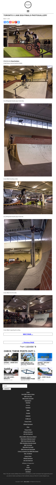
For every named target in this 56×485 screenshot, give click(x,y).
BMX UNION (28, 4)
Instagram (28, 416)
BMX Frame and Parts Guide (28, 449)
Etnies (28, 467)
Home (28, 392)
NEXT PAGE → (28, 334)
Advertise (28, 402)
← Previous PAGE (28, 342)
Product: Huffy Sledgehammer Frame (28, 378)
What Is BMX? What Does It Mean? (28, 437)
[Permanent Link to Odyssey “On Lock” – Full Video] (45, 357)
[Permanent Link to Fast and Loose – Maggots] (11, 372)
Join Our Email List (28, 434)
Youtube (28, 413)
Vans (28, 465)
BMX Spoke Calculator (28, 398)
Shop (28, 427)
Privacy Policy (28, 421)
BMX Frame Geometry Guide (28, 441)
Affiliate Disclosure (28, 424)
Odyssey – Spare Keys (11, 362)
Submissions (28, 400)
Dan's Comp (28, 469)
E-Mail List (28, 419)
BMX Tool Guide (28, 445)
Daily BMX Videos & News (28, 394)
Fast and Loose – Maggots (9, 377)
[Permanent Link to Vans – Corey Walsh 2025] (45, 372)
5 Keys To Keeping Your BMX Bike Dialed (28, 451)
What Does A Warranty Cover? (28, 439)
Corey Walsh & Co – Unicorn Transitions (27, 363)
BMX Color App (28, 396)
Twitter (28, 410)
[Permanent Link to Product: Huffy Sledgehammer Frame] (28, 372)
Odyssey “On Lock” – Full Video (44, 363)
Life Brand (28, 471)
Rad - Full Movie (28, 453)
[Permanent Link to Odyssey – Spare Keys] (11, 357)
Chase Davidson (15, 61)
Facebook (28, 407)
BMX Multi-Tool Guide (28, 447)
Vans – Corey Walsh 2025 (44, 377)
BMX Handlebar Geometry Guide (28, 443)
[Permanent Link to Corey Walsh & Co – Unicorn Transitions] (28, 357)
